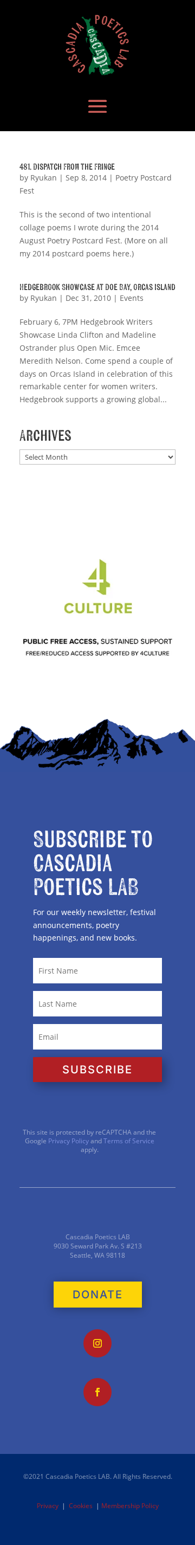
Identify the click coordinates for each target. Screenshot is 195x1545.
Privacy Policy (68, 1141)
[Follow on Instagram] (97, 1343)
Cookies (81, 1506)
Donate (98, 1294)
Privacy (47, 1506)
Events (132, 298)
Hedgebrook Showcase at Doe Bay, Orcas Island (98, 287)
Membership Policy (130, 1506)
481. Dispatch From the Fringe (67, 167)
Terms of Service (128, 1141)
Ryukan (43, 177)
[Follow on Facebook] (97, 1392)
